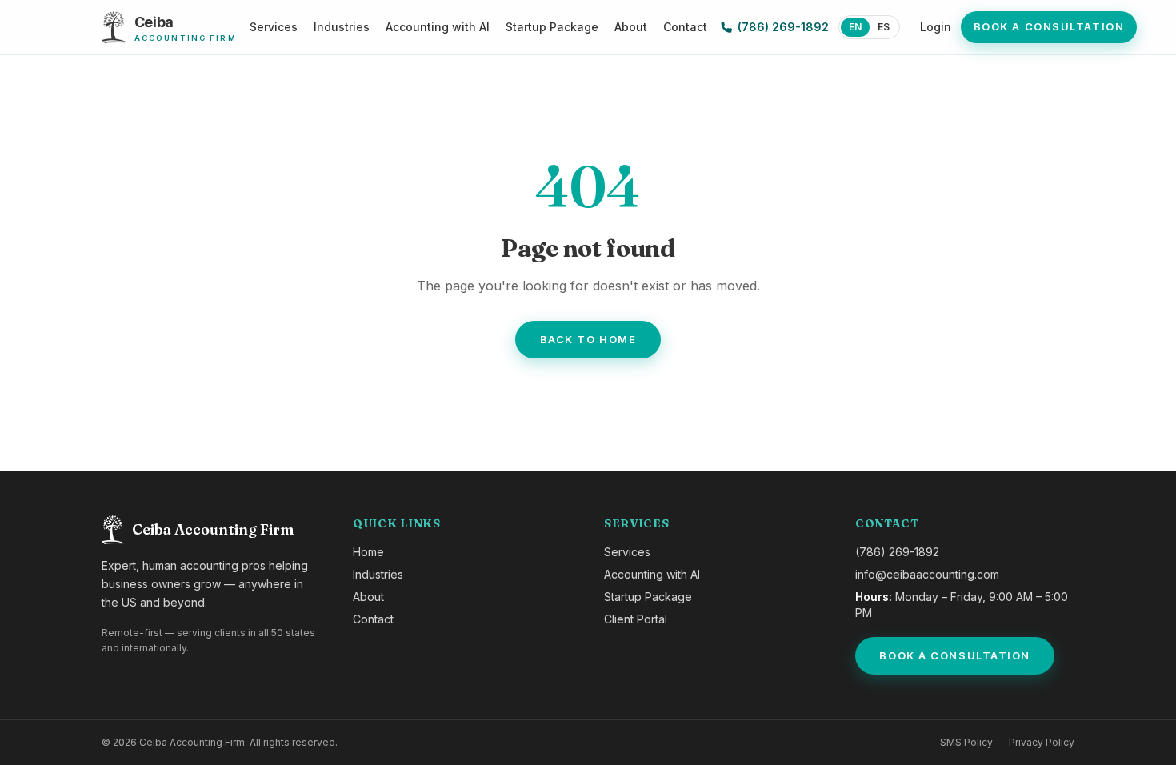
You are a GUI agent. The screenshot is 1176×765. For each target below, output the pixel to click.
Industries (342, 27)
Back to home (588, 339)
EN (855, 27)
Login (935, 27)
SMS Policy (966, 742)
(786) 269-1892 (783, 27)
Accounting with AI (438, 27)
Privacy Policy (1041, 742)
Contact (685, 27)
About (630, 27)
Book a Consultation (1049, 26)
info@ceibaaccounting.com (927, 574)
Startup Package (552, 27)
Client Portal (635, 619)
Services (274, 27)
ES (884, 27)
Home (368, 552)
